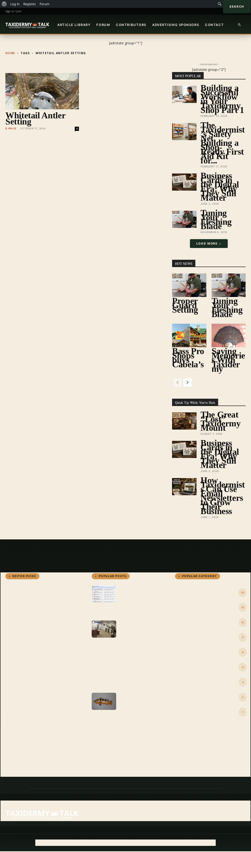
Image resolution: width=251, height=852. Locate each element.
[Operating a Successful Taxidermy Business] (104, 629)
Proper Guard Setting (185, 305)
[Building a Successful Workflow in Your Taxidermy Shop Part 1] (184, 94)
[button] (240, 25)
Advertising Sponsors (175, 25)
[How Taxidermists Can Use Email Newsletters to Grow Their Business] (184, 486)
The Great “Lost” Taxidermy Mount (221, 421)
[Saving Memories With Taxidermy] (229, 335)
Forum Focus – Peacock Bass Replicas (135, 726)
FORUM (103, 25)
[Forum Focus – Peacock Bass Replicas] (104, 701)
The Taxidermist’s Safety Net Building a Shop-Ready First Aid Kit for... (223, 142)
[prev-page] (177, 382)
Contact (214, 25)
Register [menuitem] (29, 4)
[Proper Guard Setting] (189, 285)
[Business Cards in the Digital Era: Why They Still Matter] (184, 182)
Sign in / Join (13, 11)
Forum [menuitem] (44, 4)
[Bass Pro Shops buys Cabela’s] (189, 335)
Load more (207, 243)
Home (10, 53)
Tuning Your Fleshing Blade (216, 219)
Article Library (73, 25)
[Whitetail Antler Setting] (42, 91)
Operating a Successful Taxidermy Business (140, 654)
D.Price (10, 128)
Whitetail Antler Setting (35, 118)
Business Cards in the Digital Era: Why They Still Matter (220, 187)
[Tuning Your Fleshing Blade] (184, 219)
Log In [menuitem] (15, 4)
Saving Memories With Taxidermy (228, 360)
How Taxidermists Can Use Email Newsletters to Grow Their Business (223, 495)
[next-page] (187, 382)
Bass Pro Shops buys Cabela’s (188, 357)
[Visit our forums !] (104, 593)
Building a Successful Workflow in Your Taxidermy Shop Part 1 (222, 99)
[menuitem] (4, 4)
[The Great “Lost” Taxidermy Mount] (184, 421)
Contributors (131, 25)
